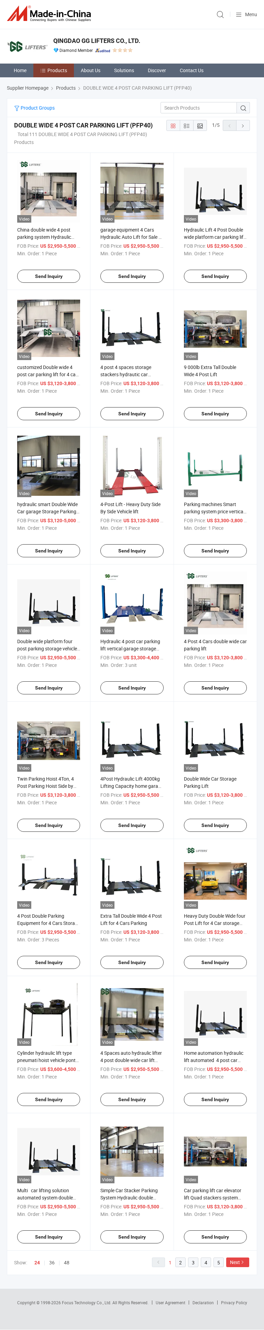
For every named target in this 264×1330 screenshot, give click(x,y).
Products (57, 70)
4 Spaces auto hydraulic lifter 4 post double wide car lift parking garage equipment (131, 1060)
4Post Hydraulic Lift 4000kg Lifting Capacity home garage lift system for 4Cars (131, 785)
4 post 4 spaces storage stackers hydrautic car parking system (125, 374)
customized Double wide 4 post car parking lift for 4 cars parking (48, 374)
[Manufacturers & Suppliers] (50, 13)
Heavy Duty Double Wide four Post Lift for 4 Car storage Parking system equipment (214, 923)
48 (66, 1262)
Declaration (203, 1302)
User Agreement (170, 1302)
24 (37, 1262)
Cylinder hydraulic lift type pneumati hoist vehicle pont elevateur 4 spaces (46, 1060)
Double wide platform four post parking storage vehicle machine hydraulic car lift (47, 648)
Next (235, 1262)
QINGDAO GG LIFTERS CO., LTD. (96, 40)
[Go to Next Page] (243, 125)
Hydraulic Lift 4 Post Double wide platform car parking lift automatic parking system (214, 236)
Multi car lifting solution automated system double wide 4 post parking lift (45, 1197)
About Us (90, 70)
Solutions (124, 70)
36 (52, 1262)
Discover (157, 70)
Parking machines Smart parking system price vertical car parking (214, 511)
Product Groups (37, 107)
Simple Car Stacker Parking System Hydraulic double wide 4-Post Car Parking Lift (130, 1197)
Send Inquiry (49, 276)
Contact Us (192, 70)
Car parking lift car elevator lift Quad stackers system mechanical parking (212, 1197)
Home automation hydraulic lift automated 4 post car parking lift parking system (213, 1060)
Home (20, 70)
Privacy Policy (234, 1302)
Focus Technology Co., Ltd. (87, 1302)
